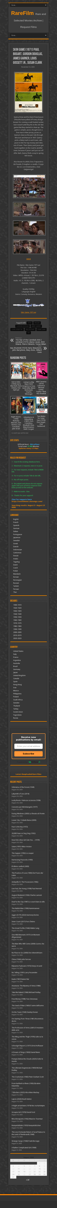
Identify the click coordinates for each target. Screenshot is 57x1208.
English (16, 519)
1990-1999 (17, 629)
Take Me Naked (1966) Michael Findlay (26, 992)
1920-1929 (17, 608)
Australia (16, 663)
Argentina (17, 660)
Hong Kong (17, 685)
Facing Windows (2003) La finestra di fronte (28, 814)
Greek (15, 544)
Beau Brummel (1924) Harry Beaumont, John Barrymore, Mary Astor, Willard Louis (25, 349)
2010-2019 (17, 635)
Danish (15, 547)
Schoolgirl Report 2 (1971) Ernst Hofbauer (27, 1046)
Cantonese (17, 553)
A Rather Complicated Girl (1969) (24, 1148)
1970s (29, 323)
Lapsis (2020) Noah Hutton (22, 1099)
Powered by (22, 762)
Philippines (17, 694)
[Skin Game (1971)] (28, 92)
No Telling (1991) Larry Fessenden (24, 973)
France (15, 657)
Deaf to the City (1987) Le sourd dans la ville (28, 902)
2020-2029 (17, 638)
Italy (15, 654)
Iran (14, 688)
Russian (16, 583)
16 (44, 1169)
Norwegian (17, 580)
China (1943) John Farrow (21, 959)
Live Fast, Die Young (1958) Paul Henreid (27, 889)
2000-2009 (17, 632)
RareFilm (22, 13)
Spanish (16, 525)
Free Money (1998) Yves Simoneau (25, 999)
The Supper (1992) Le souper (23, 853)
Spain (15, 681)
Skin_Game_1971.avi (28, 312)
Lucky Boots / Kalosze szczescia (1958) (26, 800)
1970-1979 (17, 623)
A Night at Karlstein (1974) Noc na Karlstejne (28, 1106)
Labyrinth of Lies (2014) (20, 794)
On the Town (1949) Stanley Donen (25, 1012)
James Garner (36, 326)
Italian (15, 531)
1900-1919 (17, 605)
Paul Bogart (30, 329)
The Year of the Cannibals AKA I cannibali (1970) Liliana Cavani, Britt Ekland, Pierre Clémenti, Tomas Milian (31, 341)
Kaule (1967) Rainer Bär (20, 979)
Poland (16, 697)
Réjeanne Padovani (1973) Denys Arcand (27, 966)
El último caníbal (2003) (20, 866)
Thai (15, 592)
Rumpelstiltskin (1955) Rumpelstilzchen (26, 1125)
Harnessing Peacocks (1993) (22, 860)
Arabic (15, 559)
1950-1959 (17, 617)
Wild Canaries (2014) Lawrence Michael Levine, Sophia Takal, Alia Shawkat (41, 388)
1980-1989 (17, 626)
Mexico (16, 691)
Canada (16, 678)
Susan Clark (41, 329)
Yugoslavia (17, 715)
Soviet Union (18, 712)
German (16, 528)
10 (13, 1169)
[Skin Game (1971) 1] (28, 246)
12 (24, 1169)
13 (30, 1169)
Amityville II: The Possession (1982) (25, 882)
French (15, 522)
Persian (16, 589)
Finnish (15, 556)
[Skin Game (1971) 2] (28, 228)
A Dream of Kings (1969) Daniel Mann (26, 1052)
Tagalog (16, 562)
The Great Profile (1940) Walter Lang (25, 928)
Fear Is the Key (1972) (20, 827)
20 (30, 1172)
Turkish (16, 586)
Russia (15, 718)
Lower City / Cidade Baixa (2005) (24, 820)
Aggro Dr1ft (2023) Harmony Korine (25, 915)
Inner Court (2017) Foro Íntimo (23, 922)
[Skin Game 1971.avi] (28, 186)
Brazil (15, 666)
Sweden (16, 703)
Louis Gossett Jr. (17, 329)
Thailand (16, 706)
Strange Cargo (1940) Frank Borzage (25, 1141)
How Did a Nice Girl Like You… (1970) (26, 840)
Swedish (16, 540)
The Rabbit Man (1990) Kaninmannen (25, 908)
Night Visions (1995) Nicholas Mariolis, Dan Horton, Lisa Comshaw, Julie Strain (16, 423)
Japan (15, 672)
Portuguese (17, 534)
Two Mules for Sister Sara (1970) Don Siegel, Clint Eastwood (41, 421)
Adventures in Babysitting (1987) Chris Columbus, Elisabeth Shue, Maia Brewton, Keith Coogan (28, 423)
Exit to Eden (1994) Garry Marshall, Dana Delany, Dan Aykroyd (16, 386)
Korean (16, 577)
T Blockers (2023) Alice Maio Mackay (25, 1092)
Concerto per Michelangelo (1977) (25, 807)
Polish (15, 571)
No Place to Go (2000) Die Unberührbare (27, 953)
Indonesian (17, 550)
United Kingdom (19, 675)
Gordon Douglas (22, 326)
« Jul (27, 1180)
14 (35, 1169)
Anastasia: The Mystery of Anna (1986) (26, 986)
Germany (16, 669)
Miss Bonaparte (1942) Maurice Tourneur (27, 1119)
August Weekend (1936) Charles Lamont (27, 895)
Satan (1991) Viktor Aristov (22, 847)
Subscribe (28, 753)
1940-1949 (17, 614)
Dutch (15, 565)
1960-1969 (17, 620)
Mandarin (17, 574)
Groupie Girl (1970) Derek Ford (23, 1112)
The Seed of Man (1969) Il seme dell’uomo (28, 1006)
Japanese (16, 537)
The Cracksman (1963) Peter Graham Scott (28, 1077)
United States (18, 651)
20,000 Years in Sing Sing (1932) (24, 833)
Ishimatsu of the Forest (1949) (23, 787)
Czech (15, 568)
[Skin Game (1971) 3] (28, 209)
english (37, 323)
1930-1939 (17, 611)
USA (28, 333)
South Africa (18, 700)
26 (24, 1174)
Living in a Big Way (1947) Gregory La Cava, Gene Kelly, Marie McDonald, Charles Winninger (28, 388)
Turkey (15, 709)
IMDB (28, 259)
